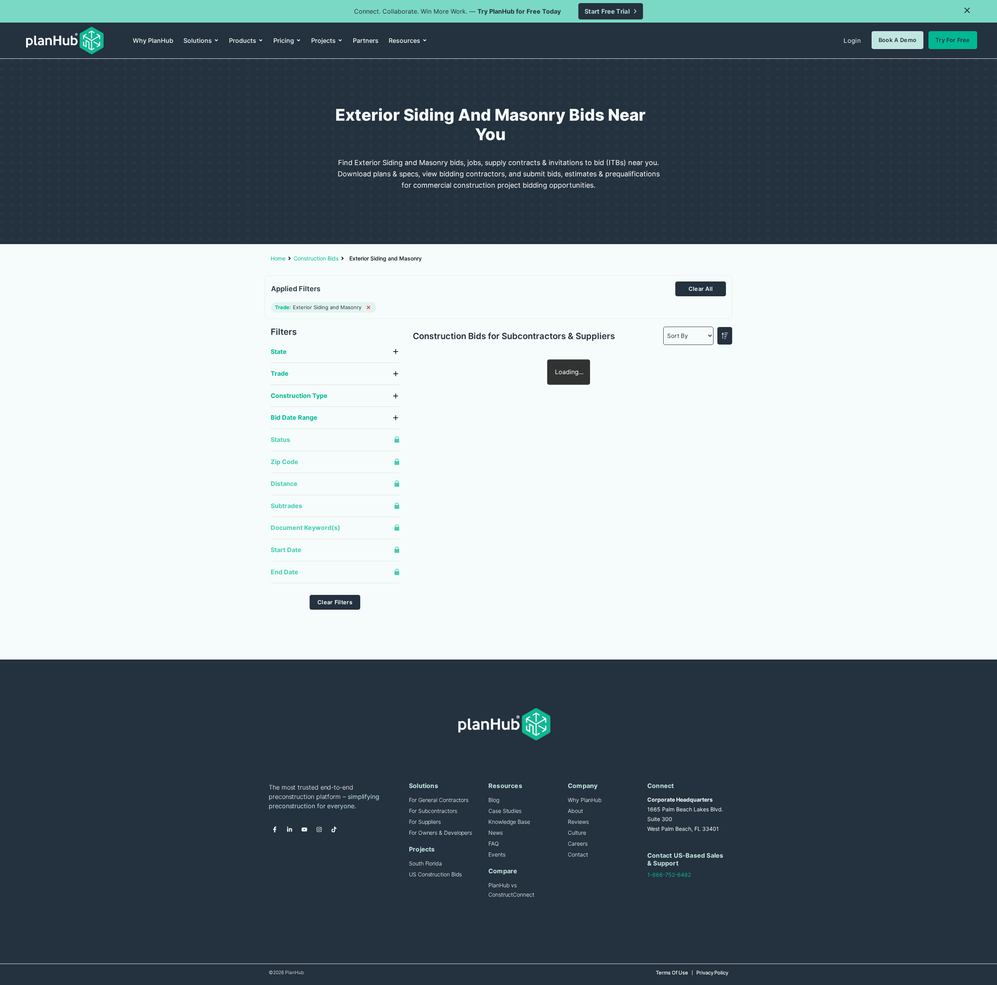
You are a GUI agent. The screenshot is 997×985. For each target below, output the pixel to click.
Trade (280, 373)
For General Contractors (439, 800)
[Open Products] (260, 40)
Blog (493, 800)
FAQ (493, 843)
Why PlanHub (585, 800)
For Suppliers (425, 821)
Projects (422, 849)
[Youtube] (304, 829)
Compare (502, 871)
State (279, 351)
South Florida (425, 863)
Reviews (578, 821)
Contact (578, 854)
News (495, 832)
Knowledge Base (509, 821)
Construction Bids (316, 258)
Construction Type (299, 395)
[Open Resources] (424, 40)
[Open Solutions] (216, 40)
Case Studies (504, 810)
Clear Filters (334, 602)
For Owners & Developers (440, 832)
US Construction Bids (435, 874)
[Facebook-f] (274, 829)
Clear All (701, 288)
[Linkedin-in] (289, 829)
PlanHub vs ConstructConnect (511, 890)
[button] (967, 11)
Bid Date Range (294, 417)
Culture (577, 832)
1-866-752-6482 (669, 874)
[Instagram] (319, 829)
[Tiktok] (334, 829)
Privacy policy (712, 972)
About (575, 810)
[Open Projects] (340, 40)
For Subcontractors (433, 810)
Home (278, 258)
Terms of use (672, 972)
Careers (577, 843)
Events (497, 854)
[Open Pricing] (298, 40)
